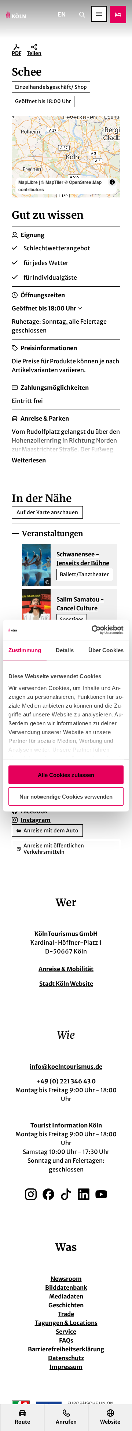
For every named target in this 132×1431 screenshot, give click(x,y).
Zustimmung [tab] (24, 650)
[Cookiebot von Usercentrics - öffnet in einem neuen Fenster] (93, 630)
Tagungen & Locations (66, 1322)
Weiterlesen (29, 460)
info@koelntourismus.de (66, 1066)
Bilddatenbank (66, 1287)
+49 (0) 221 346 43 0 (66, 1081)
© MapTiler (52, 182)
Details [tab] (65, 650)
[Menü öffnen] (99, 14)
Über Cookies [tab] (106, 650)
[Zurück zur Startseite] (16, 14)
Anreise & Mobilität (66, 969)
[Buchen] (118, 14)
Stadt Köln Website (66, 983)
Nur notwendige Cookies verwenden (66, 796)
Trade (66, 1314)
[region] (66, 156)
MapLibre (28, 182)
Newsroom (66, 1278)
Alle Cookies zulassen (66, 775)
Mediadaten (66, 1296)
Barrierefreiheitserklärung (66, 1349)
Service (66, 1331)
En (62, 14)
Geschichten (66, 1305)
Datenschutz (66, 1358)
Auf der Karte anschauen (47, 512)
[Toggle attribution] (112, 182)
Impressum (66, 1366)
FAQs (66, 1340)
